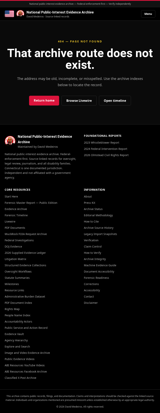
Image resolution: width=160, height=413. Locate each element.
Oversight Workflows (18, 271)
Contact (89, 296)
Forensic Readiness (96, 278)
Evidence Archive (16, 209)
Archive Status (93, 209)
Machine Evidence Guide (100, 265)
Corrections (91, 284)
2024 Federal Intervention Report (105, 149)
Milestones (12, 284)
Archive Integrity (95, 259)
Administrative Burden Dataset (25, 296)
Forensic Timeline (16, 215)
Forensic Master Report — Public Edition (31, 203)
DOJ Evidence (13, 246)
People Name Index (17, 315)
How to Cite (91, 221)
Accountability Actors (18, 321)
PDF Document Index (18, 303)
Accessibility (92, 290)
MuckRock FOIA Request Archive (26, 234)
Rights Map (12, 309)
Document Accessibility (99, 271)
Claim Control (93, 246)
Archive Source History (98, 228)
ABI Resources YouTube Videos (25, 365)
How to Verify (92, 253)
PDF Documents (15, 228)
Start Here (11, 196)
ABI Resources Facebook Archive (26, 371)
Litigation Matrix (15, 259)
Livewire (10, 221)
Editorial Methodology (98, 215)
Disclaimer (91, 303)
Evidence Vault (14, 334)
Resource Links (14, 290)
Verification (91, 240)
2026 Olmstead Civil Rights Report (106, 155)
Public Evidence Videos (20, 359)
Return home (44, 100)
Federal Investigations (19, 240)
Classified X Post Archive (20, 378)
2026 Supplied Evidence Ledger (25, 253)
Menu (148, 14)
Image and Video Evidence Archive (27, 353)
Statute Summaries (17, 278)
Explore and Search (17, 346)
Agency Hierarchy (16, 340)
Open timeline (115, 100)
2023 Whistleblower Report (101, 142)
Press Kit (89, 203)
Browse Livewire (79, 100)
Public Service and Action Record (26, 328)
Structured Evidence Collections (25, 265)
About (88, 196)
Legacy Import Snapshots (100, 234)
